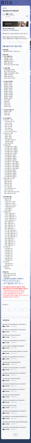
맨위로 (15, 434)
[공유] (27, 16)
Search (10, 2)
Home (6, 2)
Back (2, 2)
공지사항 (4, 8)
